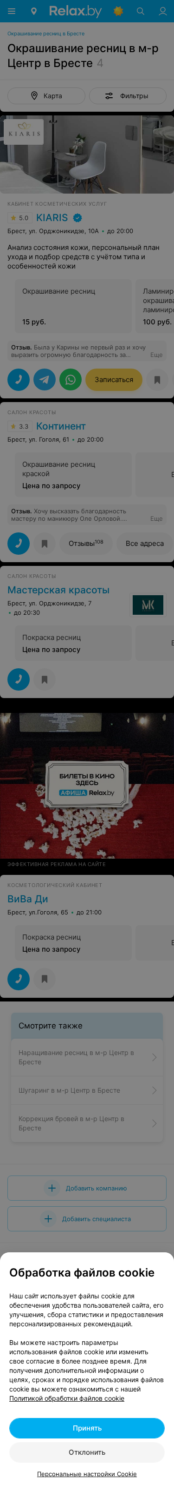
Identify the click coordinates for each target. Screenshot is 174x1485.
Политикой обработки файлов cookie (66, 1398)
